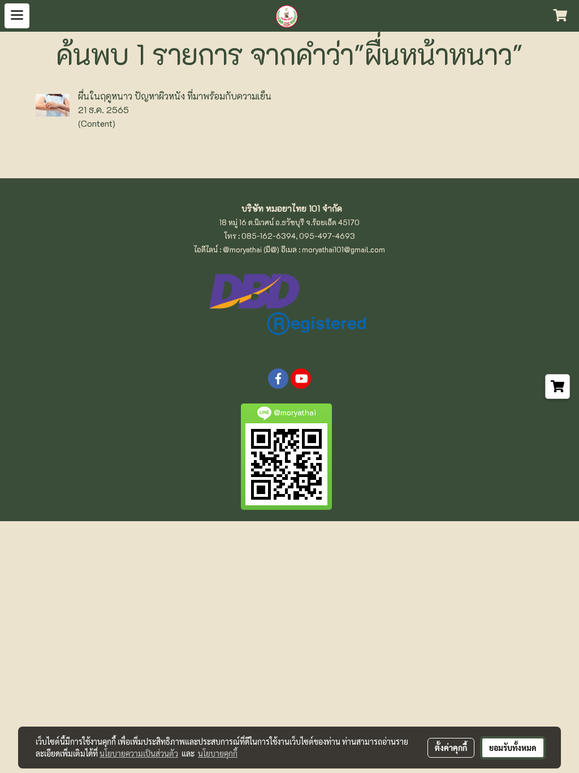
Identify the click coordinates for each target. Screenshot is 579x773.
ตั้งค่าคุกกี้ (451, 747)
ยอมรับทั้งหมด (513, 747)
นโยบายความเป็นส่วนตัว (139, 753)
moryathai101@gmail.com (343, 249)
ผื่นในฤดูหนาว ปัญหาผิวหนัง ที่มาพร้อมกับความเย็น (174, 96)
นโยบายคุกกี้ (217, 753)
